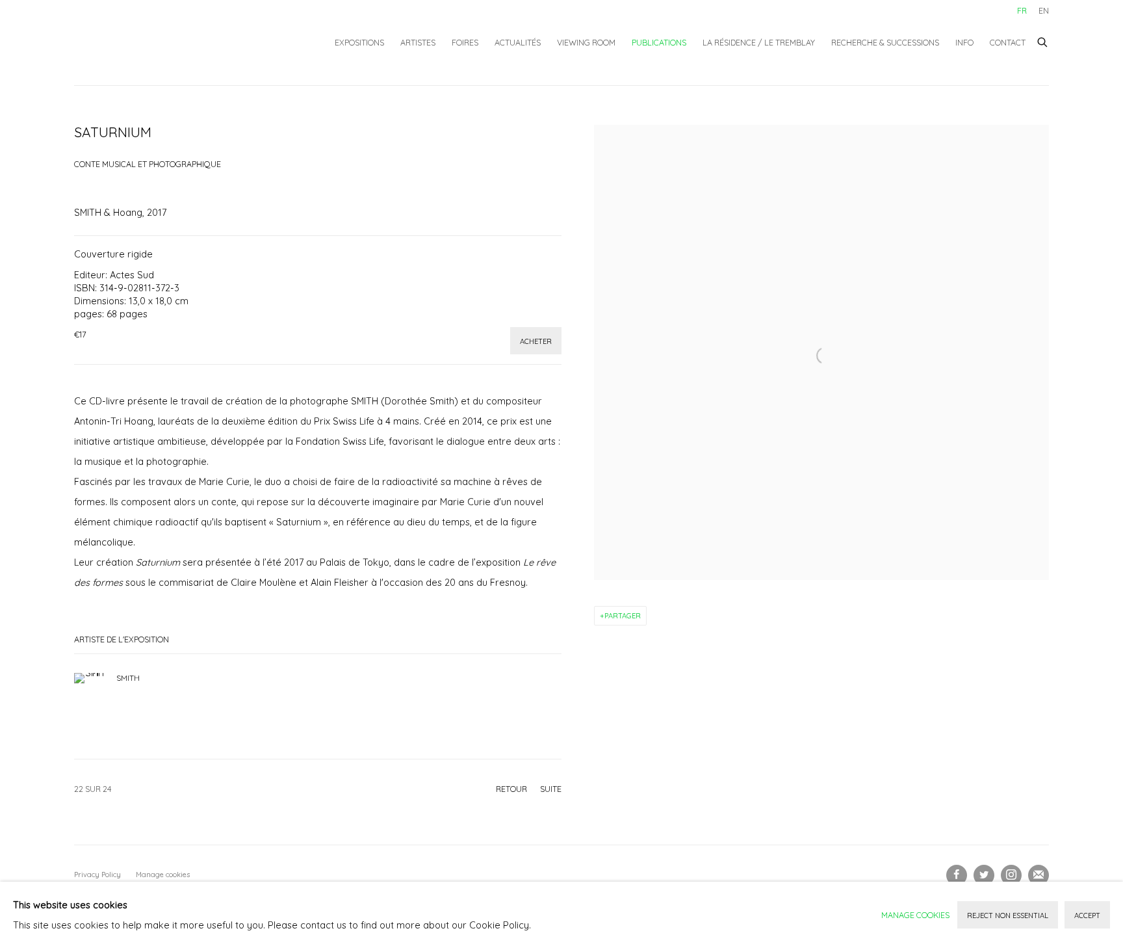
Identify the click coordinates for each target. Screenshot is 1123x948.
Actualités (518, 42)
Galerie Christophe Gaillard (171, 42)
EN (1044, 10)
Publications (659, 42)
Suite (551, 788)
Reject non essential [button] (1007, 915)
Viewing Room (586, 42)
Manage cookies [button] (163, 874)
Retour (511, 788)
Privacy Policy (97, 874)
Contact (1008, 42)
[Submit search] (1043, 40)
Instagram (1011, 875)
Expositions (359, 42)
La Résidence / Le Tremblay (759, 42)
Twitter (984, 875)
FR (1022, 10)
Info (964, 42)
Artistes (417, 42)
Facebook (956, 875)
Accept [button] (1087, 915)
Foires (465, 42)
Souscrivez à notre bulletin (1038, 875)
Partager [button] (622, 615)
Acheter (536, 341)
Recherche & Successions (885, 42)
